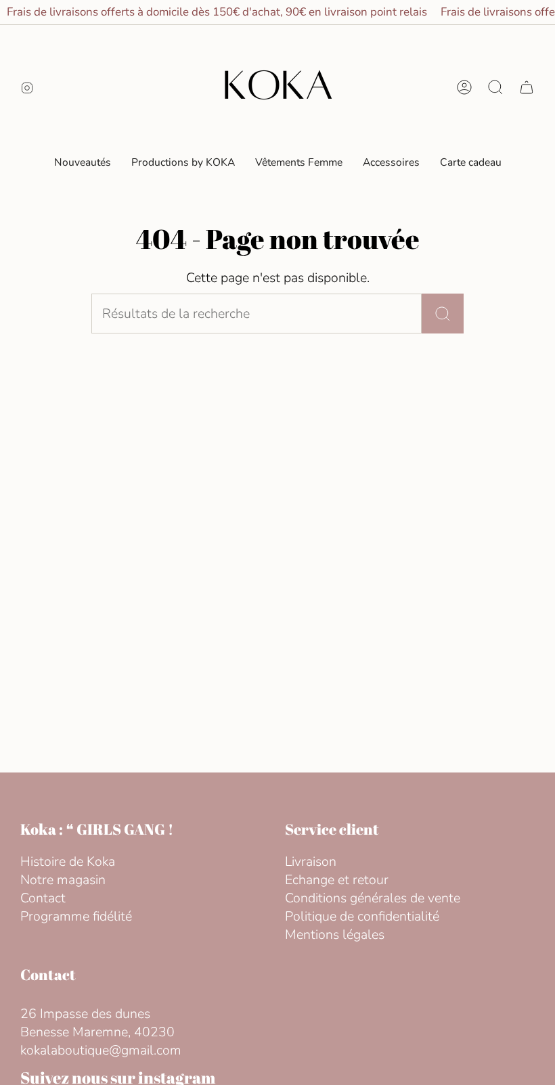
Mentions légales (334, 934)
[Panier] (526, 87)
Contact (43, 898)
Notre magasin (63, 880)
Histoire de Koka (67, 861)
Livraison (310, 861)
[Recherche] (443, 313)
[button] (299, 162)
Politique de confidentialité (362, 916)
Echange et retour (336, 880)
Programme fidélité (76, 916)
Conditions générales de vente (372, 898)
